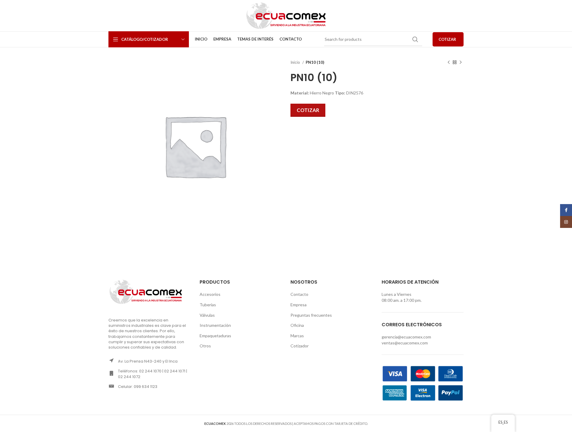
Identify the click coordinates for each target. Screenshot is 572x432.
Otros (205, 345)
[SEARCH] (415, 39)
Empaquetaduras (215, 335)
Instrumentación (215, 325)
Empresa (298, 304)
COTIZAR (447, 39)
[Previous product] (449, 63)
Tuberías (208, 304)
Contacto (299, 294)
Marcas (297, 335)
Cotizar (308, 110)
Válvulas (207, 315)
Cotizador (299, 345)
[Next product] (461, 63)
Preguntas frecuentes (311, 315)
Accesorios (210, 294)
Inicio (295, 62)
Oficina (297, 325)
